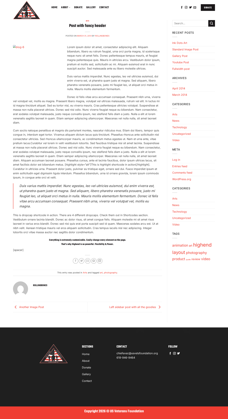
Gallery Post (179, 56)
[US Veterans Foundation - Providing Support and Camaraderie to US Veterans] (29, 10)
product (178, 259)
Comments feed (182, 172)
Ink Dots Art (179, 43)
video (205, 259)
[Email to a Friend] (87, 261)
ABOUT (64, 7)
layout (178, 252)
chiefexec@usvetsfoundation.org (137, 353)
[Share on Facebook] (75, 261)
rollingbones (102, 36)
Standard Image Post (185, 49)
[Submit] (211, 23)
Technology (179, 127)
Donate (78, 7)
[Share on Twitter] (81, 261)
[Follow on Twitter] (190, 7)
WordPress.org (181, 179)
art (101, 272)
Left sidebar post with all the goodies (133, 307)
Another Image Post (31, 307)
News (175, 120)
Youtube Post (180, 62)
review (195, 259)
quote (188, 259)
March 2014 (179, 94)
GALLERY (91, 7)
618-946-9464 (126, 357)
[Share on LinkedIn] (99, 261)
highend (202, 245)
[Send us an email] (194, 7)
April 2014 (178, 88)
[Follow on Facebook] (181, 7)
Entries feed (179, 166)
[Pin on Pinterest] (93, 261)
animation (180, 245)
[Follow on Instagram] (186, 7)
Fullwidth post (181, 68)
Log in (176, 159)
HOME (54, 7)
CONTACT (104, 7)
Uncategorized (181, 133)
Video (176, 140)
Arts (87, 21)
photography (110, 272)
